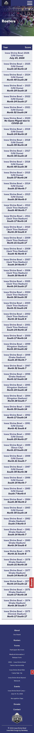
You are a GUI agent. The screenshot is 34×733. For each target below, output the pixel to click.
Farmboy (24, 730)
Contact (17, 709)
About (17, 630)
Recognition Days (17, 698)
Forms (17, 645)
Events (17, 686)
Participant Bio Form (17, 650)
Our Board (17, 634)
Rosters (17, 640)
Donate (17, 704)
